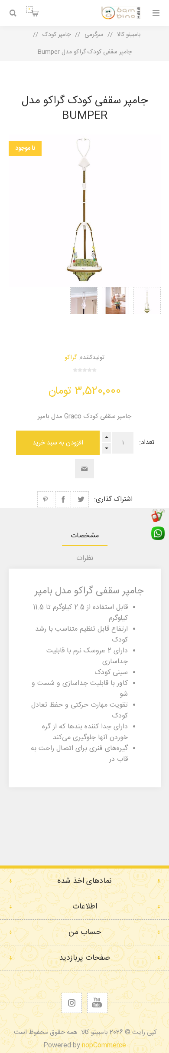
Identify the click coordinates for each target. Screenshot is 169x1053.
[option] (147, 311)
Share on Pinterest (45, 499)
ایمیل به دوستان (84, 468)
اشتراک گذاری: (113, 499)
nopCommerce (104, 1045)
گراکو (71, 357)
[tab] (85, 536)
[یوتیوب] (97, 1003)
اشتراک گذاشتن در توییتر (81, 499)
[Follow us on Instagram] (72, 1003)
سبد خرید (29, 9)
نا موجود (25, 148)
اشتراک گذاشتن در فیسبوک (63, 499)
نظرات (84, 558)
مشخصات (85, 536)
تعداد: (146, 442)
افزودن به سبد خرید (57, 443)
